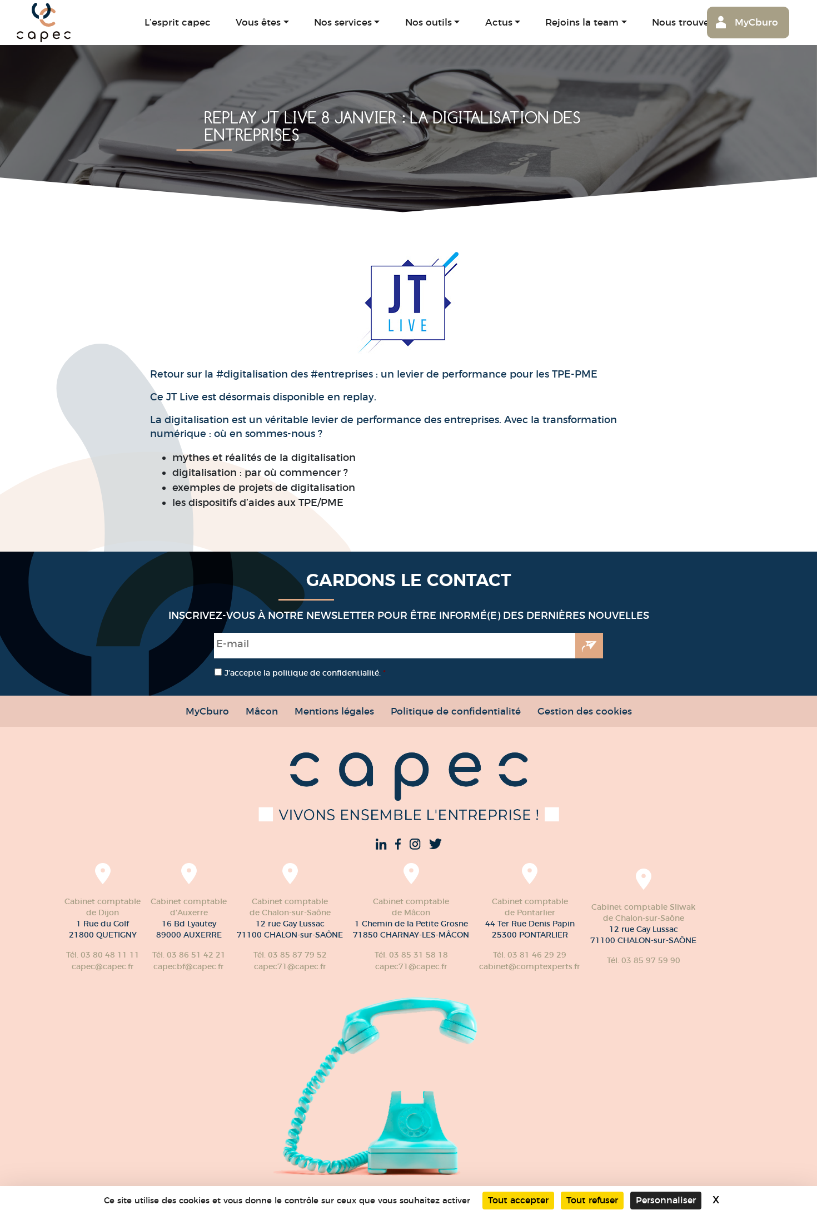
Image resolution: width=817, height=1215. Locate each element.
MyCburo (756, 22)
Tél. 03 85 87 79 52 (290, 955)
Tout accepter (518, 1200)
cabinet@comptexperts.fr (529, 966)
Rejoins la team (582, 22)
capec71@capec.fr (290, 966)
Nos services (343, 22)
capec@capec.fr (103, 966)
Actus (498, 22)
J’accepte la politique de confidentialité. (305, 673)
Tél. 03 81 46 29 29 (529, 955)
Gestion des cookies (584, 711)
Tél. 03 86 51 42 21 (189, 955)
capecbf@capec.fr (188, 966)
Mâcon (262, 711)
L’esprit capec (178, 22)
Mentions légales (334, 711)
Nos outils (428, 22)
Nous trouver (682, 22)
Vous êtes (258, 22)
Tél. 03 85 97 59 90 (643, 960)
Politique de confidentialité (456, 711)
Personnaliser (666, 1200)
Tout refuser (592, 1200)
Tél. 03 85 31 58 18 (411, 955)
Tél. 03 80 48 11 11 (103, 955)
